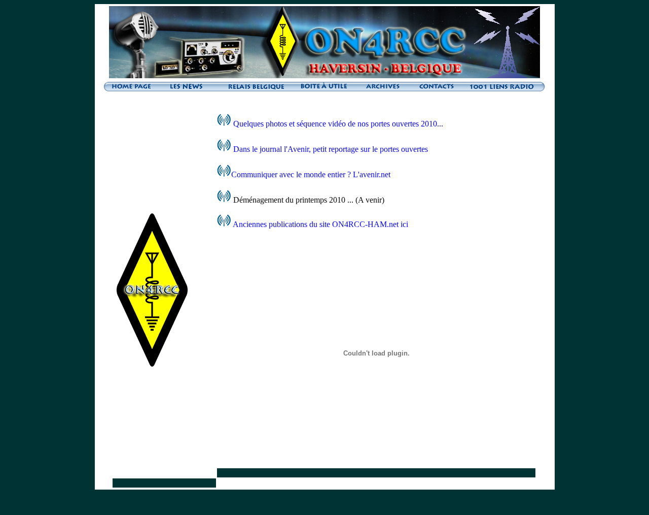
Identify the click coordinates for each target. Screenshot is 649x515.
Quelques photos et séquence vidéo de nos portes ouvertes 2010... (337, 123)
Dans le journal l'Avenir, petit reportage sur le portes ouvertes (330, 149)
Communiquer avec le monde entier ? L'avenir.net (310, 174)
